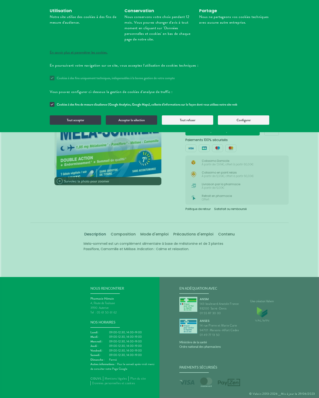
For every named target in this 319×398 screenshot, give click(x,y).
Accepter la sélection (131, 120)
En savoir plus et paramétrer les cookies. (79, 52)
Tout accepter (75, 120)
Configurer (244, 120)
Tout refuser (187, 120)
